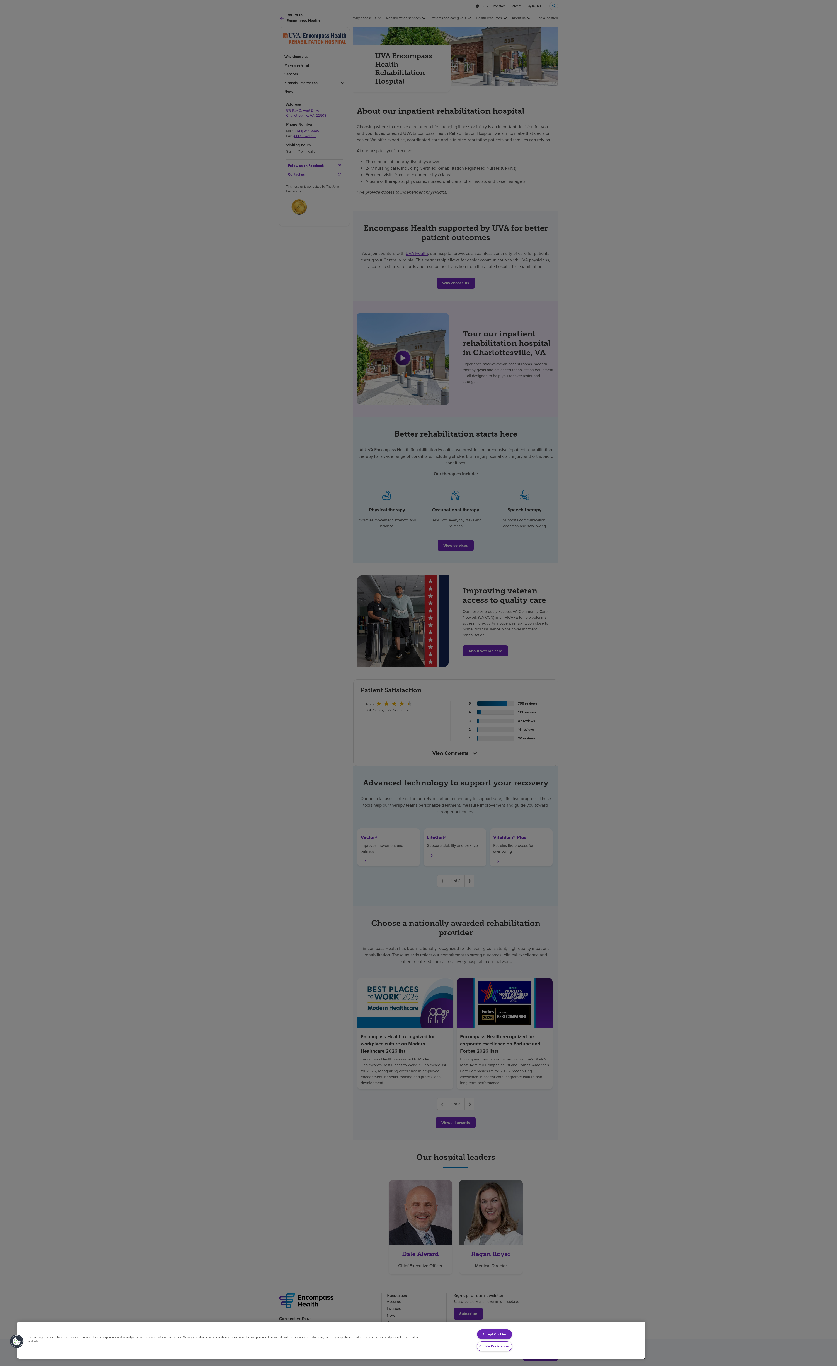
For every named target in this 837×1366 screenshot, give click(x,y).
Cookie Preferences (494, 1346)
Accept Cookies (494, 1334)
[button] (17, 1341)
